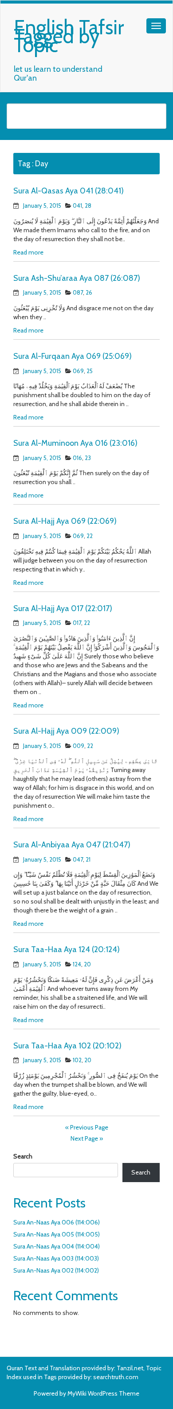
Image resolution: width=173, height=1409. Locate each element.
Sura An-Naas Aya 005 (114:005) (56, 1234)
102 (77, 1060)
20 (87, 964)
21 (88, 859)
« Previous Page (86, 1127)
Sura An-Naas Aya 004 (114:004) (56, 1246)
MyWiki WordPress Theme (103, 1393)
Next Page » (87, 1138)
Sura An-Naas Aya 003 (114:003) (56, 1258)
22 (89, 535)
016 (77, 457)
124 (77, 964)
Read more (28, 252)
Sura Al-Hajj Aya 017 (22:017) (62, 608)
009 (78, 745)
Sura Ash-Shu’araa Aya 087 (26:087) (76, 278)
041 (77, 205)
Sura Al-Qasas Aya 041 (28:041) (68, 191)
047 (78, 859)
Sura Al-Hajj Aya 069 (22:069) (65, 521)
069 (78, 370)
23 (88, 457)
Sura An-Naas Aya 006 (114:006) (56, 1222)
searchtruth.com (115, 1377)
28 (88, 205)
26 (89, 292)
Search (22, 1156)
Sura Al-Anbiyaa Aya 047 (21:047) (71, 845)
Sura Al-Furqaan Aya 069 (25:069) (72, 356)
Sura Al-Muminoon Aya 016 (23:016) (75, 443)
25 (89, 370)
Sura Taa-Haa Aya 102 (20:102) (67, 1046)
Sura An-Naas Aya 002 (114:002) (56, 1270)
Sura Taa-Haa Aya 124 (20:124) (66, 949)
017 (77, 622)
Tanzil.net (130, 1368)
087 (78, 292)
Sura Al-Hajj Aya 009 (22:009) (66, 731)
